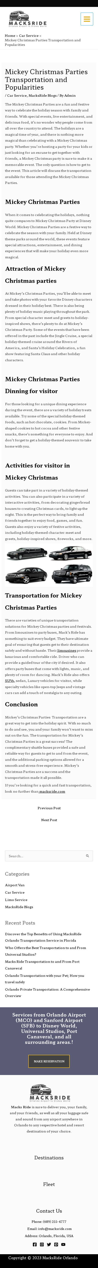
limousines (66, 650)
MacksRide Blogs (43, 95)
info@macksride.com (55, 1228)
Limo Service (16, 899)
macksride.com (52, 791)
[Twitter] (49, 1244)
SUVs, (10, 680)
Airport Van (14, 884)
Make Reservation (49, 1061)
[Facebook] (35, 1244)
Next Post (49, 819)
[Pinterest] (56, 1244)
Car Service (17, 95)
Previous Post (49, 807)
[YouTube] (63, 1244)
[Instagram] (42, 1244)
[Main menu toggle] (87, 19)
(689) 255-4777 (54, 1221)
